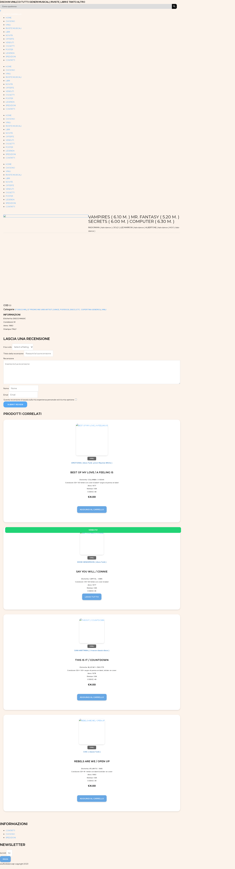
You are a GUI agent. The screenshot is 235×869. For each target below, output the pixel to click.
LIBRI (8, 32)
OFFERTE (10, 39)
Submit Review (15, 404)
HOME (8, 17)
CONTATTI (10, 60)
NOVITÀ (9, 35)
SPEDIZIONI (11, 56)
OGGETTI (10, 46)
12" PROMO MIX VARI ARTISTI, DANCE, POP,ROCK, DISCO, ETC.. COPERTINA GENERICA (64, 309)
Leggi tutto (92, 597)
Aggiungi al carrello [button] (92, 509)
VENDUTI (10, 42)
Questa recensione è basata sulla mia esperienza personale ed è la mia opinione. (39, 399)
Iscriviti (3, 853)
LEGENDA (10, 53)
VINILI (8, 25)
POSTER (9, 49)
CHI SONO (10, 21)
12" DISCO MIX (21, 309)
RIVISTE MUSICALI (13, 28)
